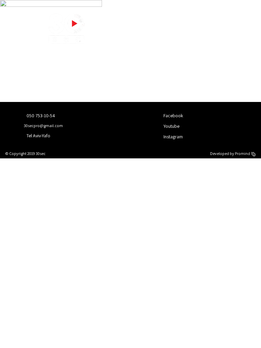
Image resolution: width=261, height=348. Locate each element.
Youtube (170, 126)
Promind (243, 153)
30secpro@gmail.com (43, 125)
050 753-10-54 (40, 115)
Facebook (172, 115)
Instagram (172, 137)
